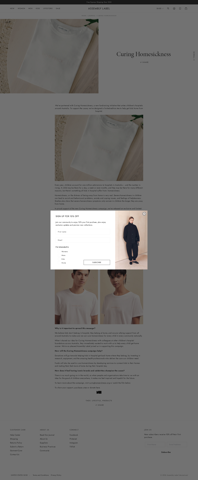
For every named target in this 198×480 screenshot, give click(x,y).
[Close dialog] (144, 213)
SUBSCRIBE (96, 262)
